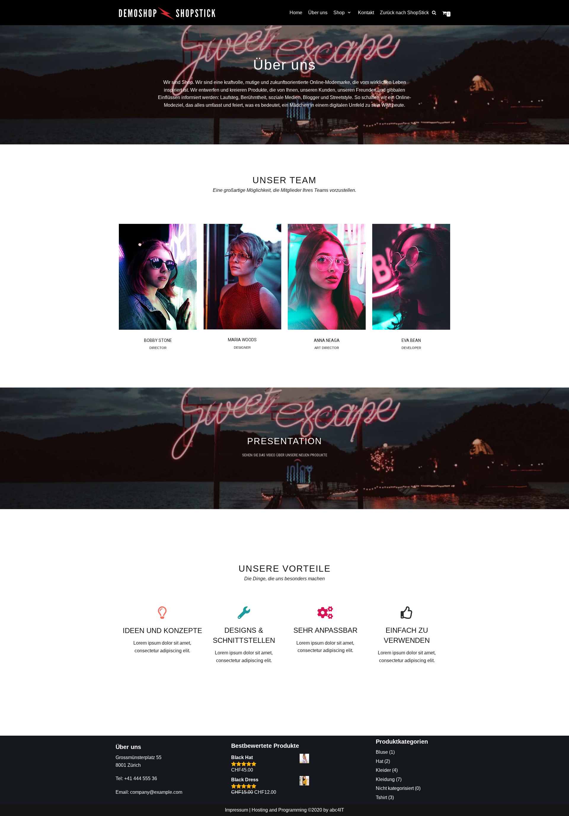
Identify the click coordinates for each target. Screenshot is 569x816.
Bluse (382, 752)
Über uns (317, 12)
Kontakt (366, 12)
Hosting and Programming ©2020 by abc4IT (298, 809)
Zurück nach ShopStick (404, 12)
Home (296, 12)
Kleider (383, 770)
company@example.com (156, 792)
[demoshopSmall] (167, 13)
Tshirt (381, 797)
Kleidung (385, 779)
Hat (379, 761)
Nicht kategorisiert (395, 788)
